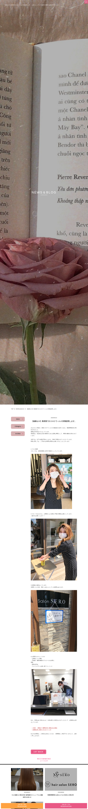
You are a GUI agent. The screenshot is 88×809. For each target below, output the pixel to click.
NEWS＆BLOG (20, 409)
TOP (12, 409)
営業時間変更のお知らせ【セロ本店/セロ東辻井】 (61, 795)
